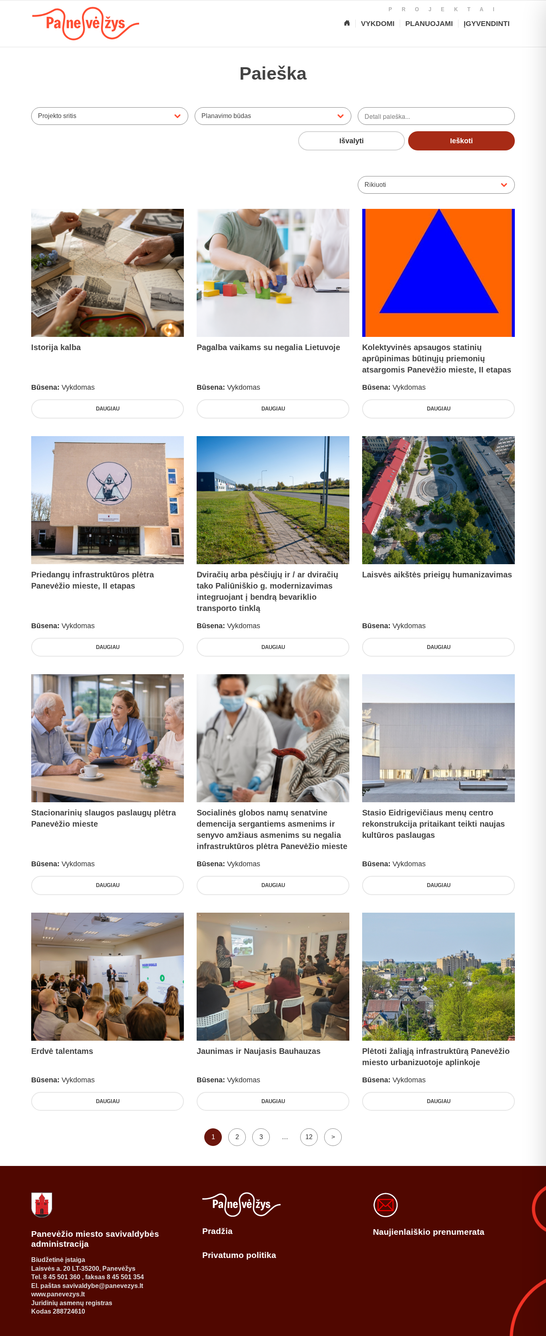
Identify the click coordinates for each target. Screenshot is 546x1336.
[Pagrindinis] (347, 23)
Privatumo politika (239, 1255)
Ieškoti (461, 141)
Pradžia (217, 1231)
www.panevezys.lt (58, 1294)
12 (309, 1137)
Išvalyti (351, 141)
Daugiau (108, 409)
